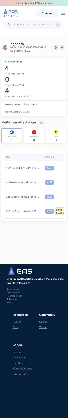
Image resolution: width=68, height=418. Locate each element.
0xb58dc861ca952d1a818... (23, 196)
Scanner (17, 321)
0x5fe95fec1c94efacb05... (23, 211)
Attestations (19, 357)
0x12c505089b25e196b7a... (23, 168)
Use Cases (19, 363)
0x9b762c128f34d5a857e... (23, 182)
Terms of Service (22, 368)
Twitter (43, 327)
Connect (47, 13)
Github (43, 321)
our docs (48, 3)
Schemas (18, 352)
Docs (15, 327)
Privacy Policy (20, 373)
